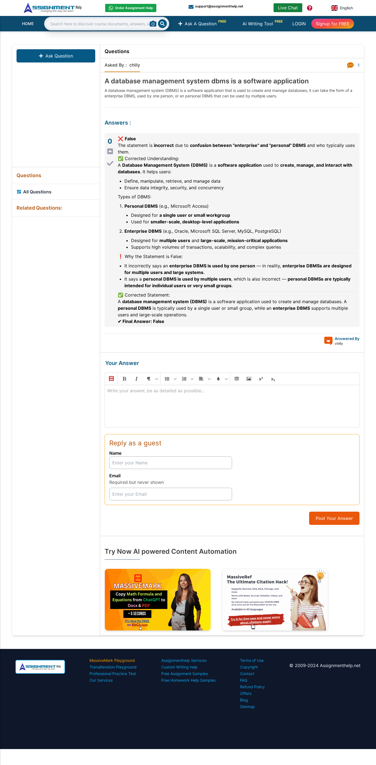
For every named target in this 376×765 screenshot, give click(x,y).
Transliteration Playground (113, 667)
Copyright (249, 667)
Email (115, 475)
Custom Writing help (179, 667)
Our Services (101, 680)
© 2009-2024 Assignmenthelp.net (325, 665)
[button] (110, 378)
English (346, 8)
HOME (28, 23)
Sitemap (247, 706)
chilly (134, 65)
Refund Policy (252, 686)
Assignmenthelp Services (183, 660)
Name (115, 453)
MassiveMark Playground (112, 660)
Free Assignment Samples (184, 673)
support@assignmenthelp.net (219, 6)
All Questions (37, 191)
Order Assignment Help (134, 8)
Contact (247, 673)
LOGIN (299, 23)
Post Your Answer (334, 518)
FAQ (243, 680)
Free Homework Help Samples (188, 680)
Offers (245, 693)
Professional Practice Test (112, 673)
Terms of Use (252, 660)
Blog (244, 700)
